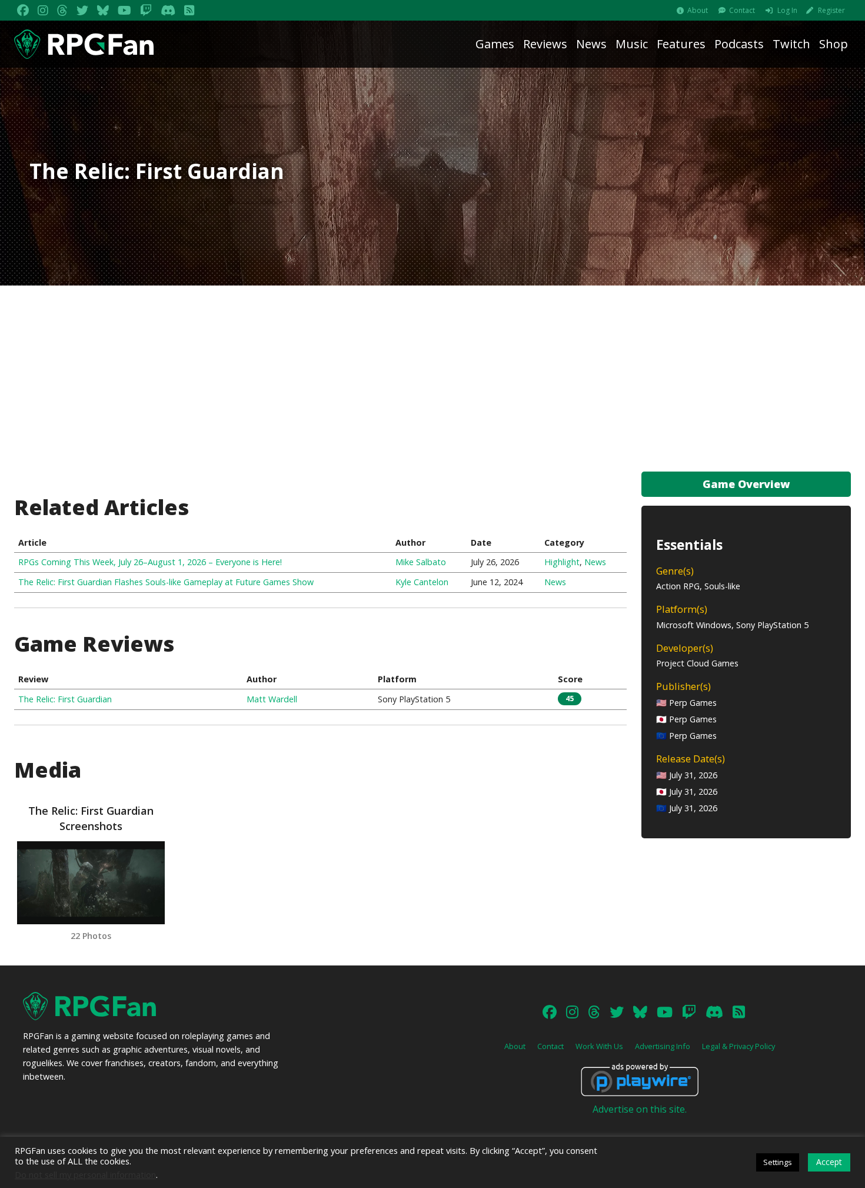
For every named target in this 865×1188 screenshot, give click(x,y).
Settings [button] (777, 1162)
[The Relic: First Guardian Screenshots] (90, 882)
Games (494, 44)
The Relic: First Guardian (65, 699)
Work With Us (599, 1046)
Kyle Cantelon (421, 582)
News (591, 44)
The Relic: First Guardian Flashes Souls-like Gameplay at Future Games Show (166, 582)
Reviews (545, 44)
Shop (833, 44)
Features (681, 44)
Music (632, 44)
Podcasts (739, 44)
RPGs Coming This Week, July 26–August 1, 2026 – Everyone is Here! (150, 562)
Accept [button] (829, 1161)
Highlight (562, 562)
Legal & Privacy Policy (738, 1046)
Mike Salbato (420, 562)
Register (831, 10)
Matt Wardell (272, 699)
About (697, 10)
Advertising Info (662, 1046)
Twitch (791, 44)
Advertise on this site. (640, 1109)
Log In (787, 10)
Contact (742, 10)
